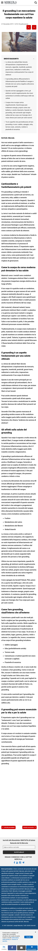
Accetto (28, 937)
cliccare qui (11, 910)
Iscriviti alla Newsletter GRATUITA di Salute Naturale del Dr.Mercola (19, 841)
